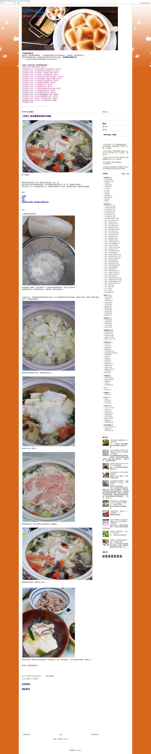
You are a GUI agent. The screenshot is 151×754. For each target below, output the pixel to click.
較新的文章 (26, 734)
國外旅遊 (106, 204)
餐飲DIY (106, 295)
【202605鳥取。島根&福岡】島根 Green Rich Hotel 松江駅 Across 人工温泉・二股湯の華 (115, 153)
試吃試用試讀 (107, 425)
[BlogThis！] (48, 676)
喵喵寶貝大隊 (107, 330)
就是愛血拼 (107, 342)
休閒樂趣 (106, 375)
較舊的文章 (94, 734)
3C (105, 387)
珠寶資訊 (106, 392)
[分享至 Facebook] (51, 676)
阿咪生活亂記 (34, 11)
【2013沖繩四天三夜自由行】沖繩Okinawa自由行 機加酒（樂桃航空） (119, 521)
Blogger (78, 750)
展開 (123, 173)
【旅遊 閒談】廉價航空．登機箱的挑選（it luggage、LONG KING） (119, 482)
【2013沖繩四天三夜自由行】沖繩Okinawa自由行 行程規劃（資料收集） (119, 452)
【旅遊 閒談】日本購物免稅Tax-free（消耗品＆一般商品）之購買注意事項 (118, 503)
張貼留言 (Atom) (63, 739)
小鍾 (105, 126)
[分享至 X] (50, 676)
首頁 (60, 734)
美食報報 (106, 177)
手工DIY (106, 397)
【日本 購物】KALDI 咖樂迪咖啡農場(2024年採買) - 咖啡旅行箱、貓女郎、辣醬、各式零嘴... (115, 146)
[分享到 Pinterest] (53, 676)
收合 (128, 173)
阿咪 (105, 129)
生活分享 (106, 406)
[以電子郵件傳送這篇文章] (46, 676)
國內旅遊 (106, 318)
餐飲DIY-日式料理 (32, 679)
